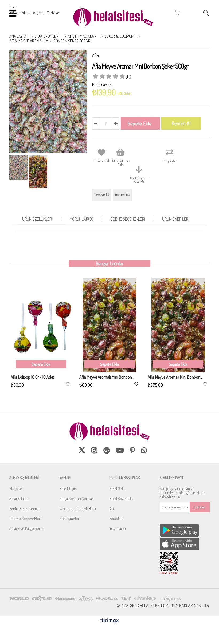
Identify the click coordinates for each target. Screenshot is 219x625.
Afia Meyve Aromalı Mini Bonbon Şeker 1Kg (175, 377)
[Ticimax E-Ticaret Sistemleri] (109, 621)
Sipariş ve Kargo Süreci (27, 528)
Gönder (200, 507)
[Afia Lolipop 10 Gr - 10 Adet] (41, 325)
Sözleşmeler (69, 518)
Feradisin (117, 518)
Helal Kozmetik (121, 498)
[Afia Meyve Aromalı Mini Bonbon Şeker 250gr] (109, 325)
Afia (112, 508)
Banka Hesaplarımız (24, 508)
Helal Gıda (117, 488)
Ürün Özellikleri (37, 219)
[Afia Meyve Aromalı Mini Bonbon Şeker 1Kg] (178, 325)
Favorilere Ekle (68, 384)
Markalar (15, 488)
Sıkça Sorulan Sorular (76, 498)
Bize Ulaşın (68, 488)
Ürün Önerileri (175, 219)
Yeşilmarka (118, 528)
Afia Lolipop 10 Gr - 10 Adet (32, 377)
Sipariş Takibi (19, 498)
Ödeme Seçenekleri (127, 219)
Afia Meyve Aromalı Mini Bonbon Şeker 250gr (107, 377)
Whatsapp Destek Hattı (78, 508)
